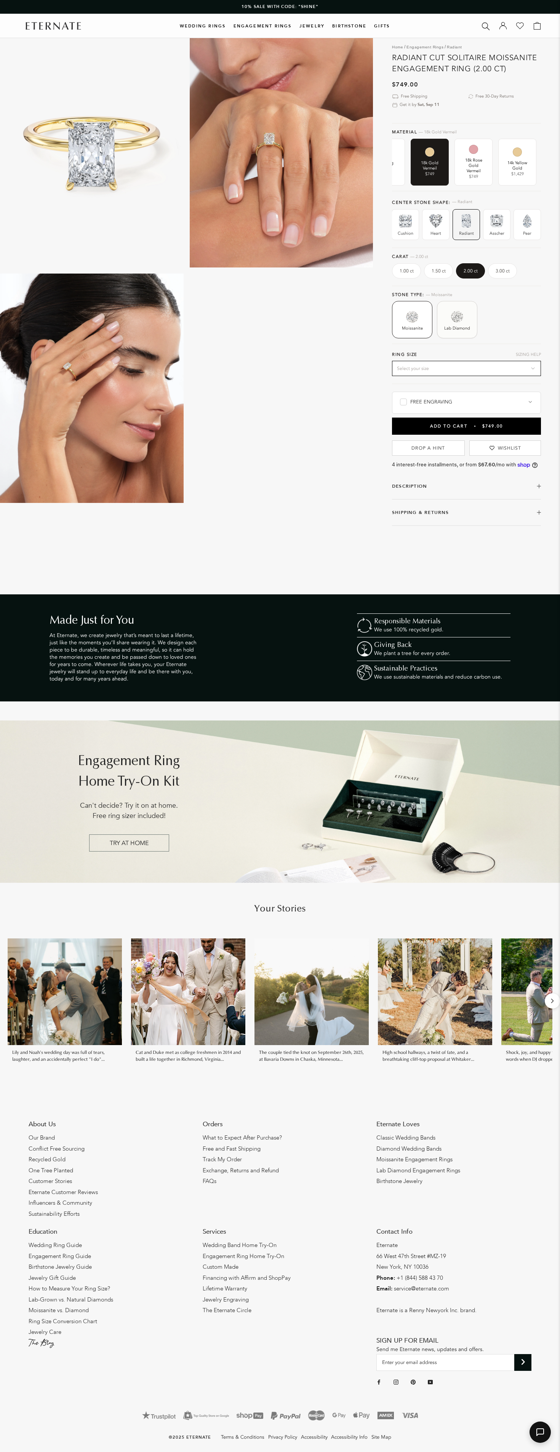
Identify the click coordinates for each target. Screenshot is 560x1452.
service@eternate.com (421, 1288)
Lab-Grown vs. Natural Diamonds (71, 1299)
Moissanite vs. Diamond (59, 1310)
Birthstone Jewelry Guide (60, 1267)
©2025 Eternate (190, 1437)
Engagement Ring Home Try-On (243, 1256)
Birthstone (349, 26)
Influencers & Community (60, 1203)
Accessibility (314, 1437)
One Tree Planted (51, 1170)
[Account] (503, 26)
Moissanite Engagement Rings (414, 1159)
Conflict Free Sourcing (57, 1149)
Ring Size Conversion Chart (63, 1321)
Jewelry (312, 26)
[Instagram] (396, 1382)
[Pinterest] (413, 1382)
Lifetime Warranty (225, 1288)
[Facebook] (378, 1382)
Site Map (381, 1437)
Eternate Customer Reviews (63, 1192)
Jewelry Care (45, 1332)
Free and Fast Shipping (232, 1149)
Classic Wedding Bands (405, 1137)
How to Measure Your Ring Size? (69, 1288)
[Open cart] (537, 26)
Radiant (454, 47)
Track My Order (222, 1159)
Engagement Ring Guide (60, 1256)
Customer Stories (50, 1181)
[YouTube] (430, 1382)
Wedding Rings (203, 26)
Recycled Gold (47, 1159)
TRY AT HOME (129, 843)
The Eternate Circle (227, 1310)
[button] (540, 1432)
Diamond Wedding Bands (409, 1149)
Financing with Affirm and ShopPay (247, 1278)
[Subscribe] (522, 1362)
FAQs (209, 1181)
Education (43, 1231)
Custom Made (220, 1267)
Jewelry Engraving (226, 1299)
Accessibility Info (349, 1437)
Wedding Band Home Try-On (240, 1245)
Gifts (382, 26)
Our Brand (42, 1137)
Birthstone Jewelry (399, 1181)
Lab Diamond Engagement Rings (418, 1170)
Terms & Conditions (242, 1437)
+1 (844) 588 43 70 (420, 1278)
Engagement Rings (263, 26)
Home (397, 47)
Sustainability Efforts (54, 1214)
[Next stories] (552, 1001)
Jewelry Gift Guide (52, 1278)
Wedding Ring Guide (55, 1245)
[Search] (486, 26)
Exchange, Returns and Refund (241, 1170)
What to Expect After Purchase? (242, 1137)
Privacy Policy (282, 1437)
